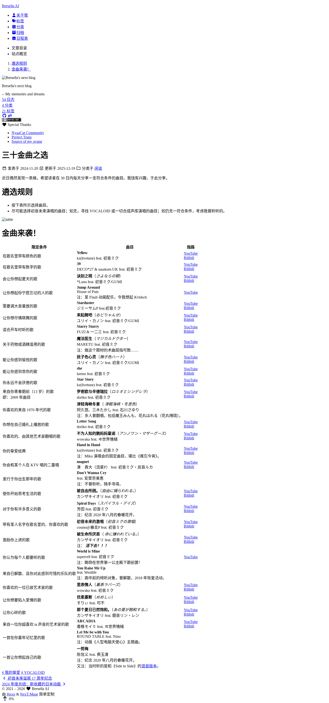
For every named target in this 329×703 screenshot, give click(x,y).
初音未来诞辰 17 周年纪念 (29, 678)
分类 (20, 27)
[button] (164, 699)
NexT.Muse (29, 694)
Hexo (11, 694)
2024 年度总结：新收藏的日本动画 (32, 684)
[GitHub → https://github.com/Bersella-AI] (4, 116)
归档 (20, 33)
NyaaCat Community (28, 133)
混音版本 (149, 666)
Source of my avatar (27, 141)
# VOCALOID (33, 672)
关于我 (22, 15)
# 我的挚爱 (11, 672)
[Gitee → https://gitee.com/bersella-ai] (10, 116)
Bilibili (189, 258)
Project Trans (22, 137)
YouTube (191, 253)
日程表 (22, 38)
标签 (20, 21)
